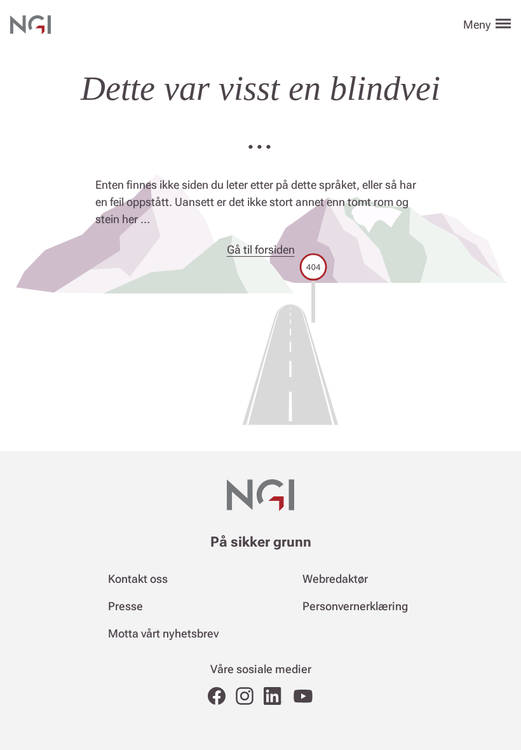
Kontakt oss (138, 578)
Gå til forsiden (261, 249)
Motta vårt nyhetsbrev (163, 633)
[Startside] (30, 23)
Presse (125, 606)
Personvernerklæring (355, 606)
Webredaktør (335, 578)
